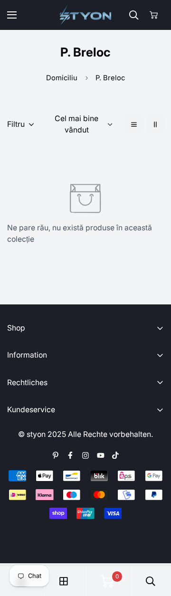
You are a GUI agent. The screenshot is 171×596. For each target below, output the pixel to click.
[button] (153, 15)
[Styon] (86, 15)
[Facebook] (70, 455)
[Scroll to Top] (154, 546)
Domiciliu (61, 78)
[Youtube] (100, 455)
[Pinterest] (55, 455)
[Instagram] (85, 455)
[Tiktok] (115, 455)
